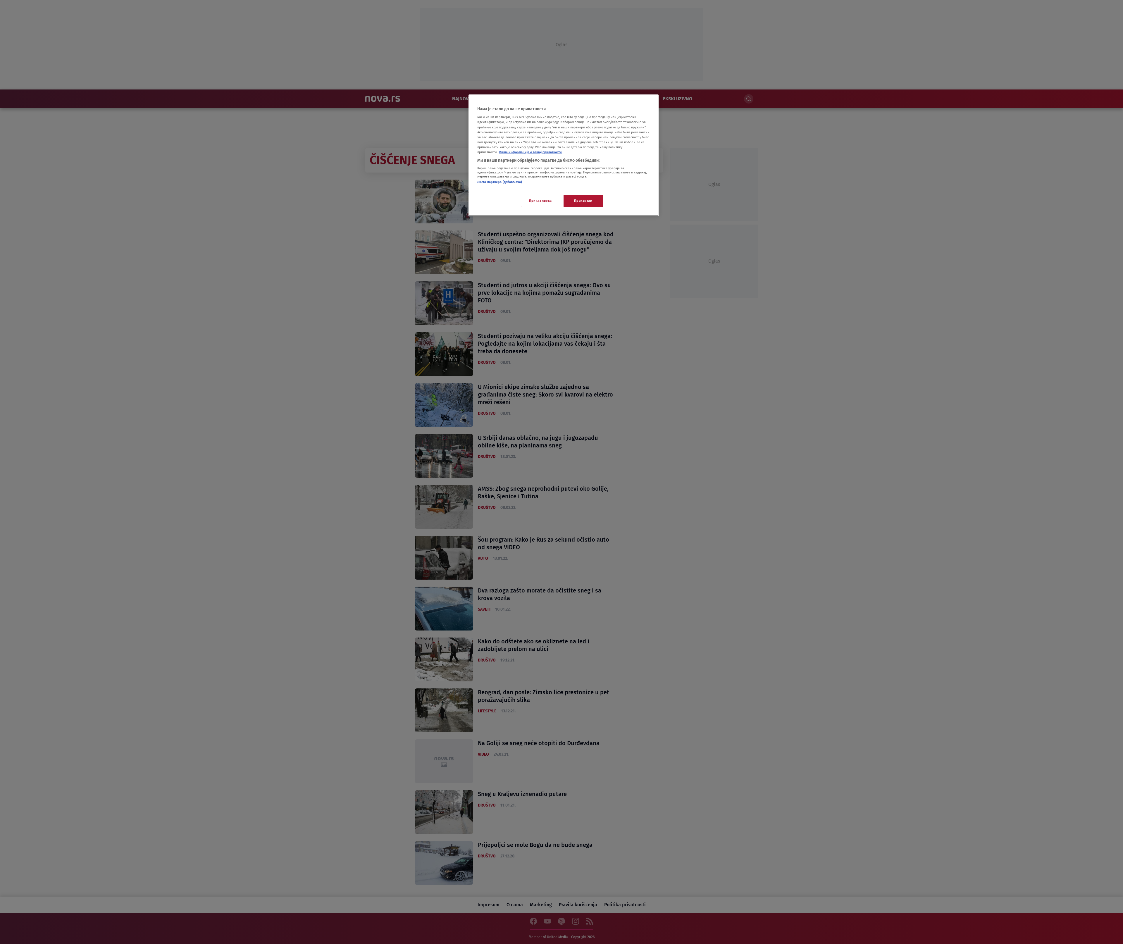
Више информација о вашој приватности (530, 152)
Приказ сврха (540, 201)
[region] (564, 155)
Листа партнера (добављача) (499, 182)
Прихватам (583, 201)
